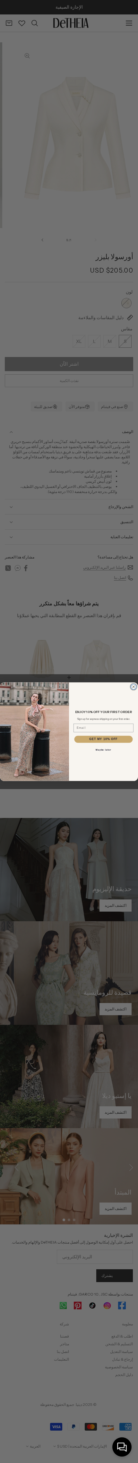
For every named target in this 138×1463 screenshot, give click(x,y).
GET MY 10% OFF (103, 738)
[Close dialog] (133, 686)
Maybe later (103, 749)
